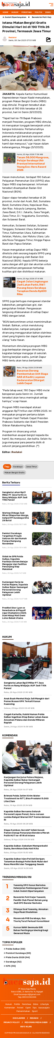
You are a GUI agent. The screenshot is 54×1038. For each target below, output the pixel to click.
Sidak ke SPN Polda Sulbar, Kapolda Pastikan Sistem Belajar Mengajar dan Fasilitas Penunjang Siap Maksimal (15, 563)
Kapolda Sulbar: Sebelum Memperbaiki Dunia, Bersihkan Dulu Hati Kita (26, 847)
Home (5, 12)
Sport (35, 1011)
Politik (38, 12)
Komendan (9, 1007)
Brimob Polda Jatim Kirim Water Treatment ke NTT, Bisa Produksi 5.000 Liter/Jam (26, 798)
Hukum (14, 12)
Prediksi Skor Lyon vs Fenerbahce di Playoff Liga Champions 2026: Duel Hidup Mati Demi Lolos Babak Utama (14, 613)
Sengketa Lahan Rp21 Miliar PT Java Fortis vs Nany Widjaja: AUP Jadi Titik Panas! (14, 496)
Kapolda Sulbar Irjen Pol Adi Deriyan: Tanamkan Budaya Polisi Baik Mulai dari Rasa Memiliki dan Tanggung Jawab (26, 861)
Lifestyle (44, 1004)
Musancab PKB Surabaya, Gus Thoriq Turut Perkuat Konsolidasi (31, 920)
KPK (11, 966)
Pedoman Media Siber (36, 1022)
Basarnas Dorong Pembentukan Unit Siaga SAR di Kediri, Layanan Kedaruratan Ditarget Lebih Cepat (32, 377)
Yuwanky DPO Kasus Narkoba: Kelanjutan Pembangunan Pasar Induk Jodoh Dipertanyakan (31, 888)
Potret (20, 1007)
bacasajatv (44, 1007)
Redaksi (12, 37)
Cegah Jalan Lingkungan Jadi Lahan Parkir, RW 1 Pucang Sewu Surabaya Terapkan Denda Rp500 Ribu (32, 288)
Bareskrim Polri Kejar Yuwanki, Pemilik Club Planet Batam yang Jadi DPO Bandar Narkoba (31, 900)
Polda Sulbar (15, 949)
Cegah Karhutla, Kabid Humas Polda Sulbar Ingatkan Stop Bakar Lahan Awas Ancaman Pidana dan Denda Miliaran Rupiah (26, 718)
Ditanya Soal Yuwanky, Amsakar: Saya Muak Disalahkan (31, 911)
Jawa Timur (31, 466)
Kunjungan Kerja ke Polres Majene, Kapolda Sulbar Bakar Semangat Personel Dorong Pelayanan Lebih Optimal (15, 588)
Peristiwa (26, 12)
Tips (35, 1007)
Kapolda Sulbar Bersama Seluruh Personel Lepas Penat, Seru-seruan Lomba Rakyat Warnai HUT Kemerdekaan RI (27, 815)
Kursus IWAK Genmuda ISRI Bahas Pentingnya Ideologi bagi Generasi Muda (31, 930)
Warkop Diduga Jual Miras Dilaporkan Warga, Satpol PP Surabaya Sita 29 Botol (15, 517)
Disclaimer (19, 1018)
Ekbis (48, 12)
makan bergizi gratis (14, 472)
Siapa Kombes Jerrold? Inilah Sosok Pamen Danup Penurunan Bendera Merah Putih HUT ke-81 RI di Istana (26, 833)
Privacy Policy (12, 1022)
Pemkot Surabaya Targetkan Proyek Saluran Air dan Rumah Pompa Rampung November (14, 538)
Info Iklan (26, 1026)
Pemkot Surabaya (18, 953)
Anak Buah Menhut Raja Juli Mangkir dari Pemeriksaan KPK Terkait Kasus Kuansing (26, 701)
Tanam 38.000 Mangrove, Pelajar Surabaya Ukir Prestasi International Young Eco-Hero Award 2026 (33, 164)
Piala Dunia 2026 (18, 957)
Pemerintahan (23, 1011)
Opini (28, 1007)
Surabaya (17, 466)
